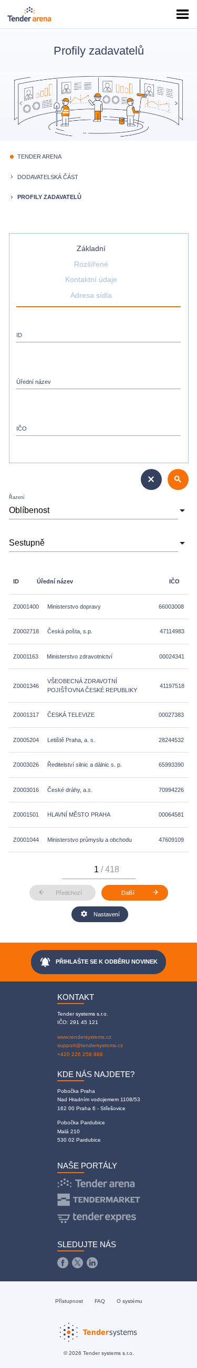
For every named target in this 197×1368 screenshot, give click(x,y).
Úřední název (33, 382)
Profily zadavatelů (49, 197)
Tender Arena (39, 156)
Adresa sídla (91, 295)
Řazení (17, 497)
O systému (129, 1301)
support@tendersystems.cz (90, 1045)
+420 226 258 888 (80, 1054)
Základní (91, 249)
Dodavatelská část (47, 177)
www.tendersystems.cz (84, 1037)
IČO (21, 428)
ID (19, 335)
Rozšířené (91, 264)
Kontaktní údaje (91, 280)
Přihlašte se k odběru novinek (98, 962)
